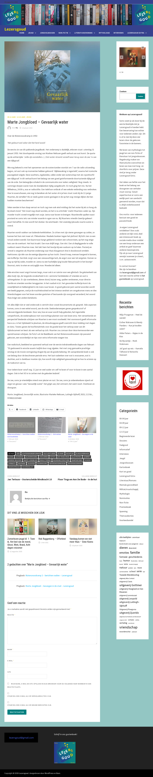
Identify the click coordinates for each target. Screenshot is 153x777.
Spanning (123, 511)
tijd (144, 572)
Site (9, 672)
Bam (58, 773)
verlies (137, 620)
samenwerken (123, 572)
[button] (121, 57)
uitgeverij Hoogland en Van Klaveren (131, 590)
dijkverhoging (31, 457)
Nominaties (124, 498)
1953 (18, 453)
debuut (141, 544)
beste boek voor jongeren (128, 544)
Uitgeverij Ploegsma (127, 609)
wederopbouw (14, 467)
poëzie (130, 568)
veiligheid (21, 463)
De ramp (60, 453)
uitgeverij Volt (123, 620)
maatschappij (133, 564)
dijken (10, 457)
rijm (135, 568)
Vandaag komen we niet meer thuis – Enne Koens (81, 540)
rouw (139, 567)
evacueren (44, 457)
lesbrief (87, 457)
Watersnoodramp (75, 463)
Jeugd (31, 33)
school (88, 460)
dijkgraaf (20, 457)
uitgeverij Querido (129, 612)
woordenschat (125, 631)
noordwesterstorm (61, 460)
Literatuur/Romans (83, 33)
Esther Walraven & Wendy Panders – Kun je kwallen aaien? (130, 325)
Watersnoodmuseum (57, 463)
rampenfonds (77, 460)
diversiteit (133, 548)
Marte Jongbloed (31, 460)
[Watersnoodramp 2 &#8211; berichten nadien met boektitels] (21, 425)
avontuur (136, 537)
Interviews (119, 33)
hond (120, 561)
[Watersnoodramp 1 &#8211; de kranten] (52, 425)
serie (139, 571)
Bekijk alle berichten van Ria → (37, 498)
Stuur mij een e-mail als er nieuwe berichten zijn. (29, 705)
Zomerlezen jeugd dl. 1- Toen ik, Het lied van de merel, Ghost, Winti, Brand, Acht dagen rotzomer (21, 543)
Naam (10, 649)
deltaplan (70, 453)
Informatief (124, 449)
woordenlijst (27, 467)
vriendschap (128, 627)
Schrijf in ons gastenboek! (65, 734)
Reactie (11, 615)
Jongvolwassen (47, 33)
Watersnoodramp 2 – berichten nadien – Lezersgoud (49, 575)
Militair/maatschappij (128, 489)
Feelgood (123, 445)
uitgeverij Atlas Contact (126, 578)
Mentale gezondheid (128, 484)
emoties (124, 552)
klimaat (141, 561)
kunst (121, 564)
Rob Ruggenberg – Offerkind (52, 538)
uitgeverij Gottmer (130, 585)
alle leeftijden (49, 453)
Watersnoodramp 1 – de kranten (49, 434)
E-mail (10, 661)
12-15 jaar (21, 117)
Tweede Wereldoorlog (129, 575)
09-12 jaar (11, 117)
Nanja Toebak (45, 460)
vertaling (123, 623)
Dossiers (123, 440)
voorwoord (42, 463)
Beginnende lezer (127, 436)
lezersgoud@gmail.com (133, 272)
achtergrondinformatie (31, 453)
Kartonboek (124, 467)
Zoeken (122, 91)
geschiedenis (135, 556)
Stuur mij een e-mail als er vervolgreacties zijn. (29, 696)
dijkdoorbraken (82, 453)
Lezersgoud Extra (135, 33)
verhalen (131, 620)
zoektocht (134, 632)
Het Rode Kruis (63, 457)
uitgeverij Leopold (128, 598)
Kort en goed (125, 471)
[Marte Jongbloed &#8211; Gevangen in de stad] (82, 425)
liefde (126, 564)
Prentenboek (125, 507)
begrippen (122, 541)
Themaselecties (126, 515)
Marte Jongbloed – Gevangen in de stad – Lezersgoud (50, 586)
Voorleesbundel (126, 520)
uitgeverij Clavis (125, 581)
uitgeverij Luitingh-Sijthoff (129, 603)
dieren (123, 548)
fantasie (123, 556)
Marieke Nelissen (14, 460)
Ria (17, 128)
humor (126, 560)
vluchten (31, 463)
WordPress (49, 773)
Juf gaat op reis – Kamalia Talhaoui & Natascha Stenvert (131, 351)
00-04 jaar (123, 418)
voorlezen (131, 623)
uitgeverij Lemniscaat (128, 595)
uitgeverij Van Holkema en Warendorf (130, 617)
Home (21, 33)
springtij (12, 463)
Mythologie (104, 33)
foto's (53, 457)
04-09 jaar (123, 423)
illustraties (76, 457)
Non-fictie (63, 33)
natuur (123, 567)
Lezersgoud (15, 29)
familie (135, 552)
